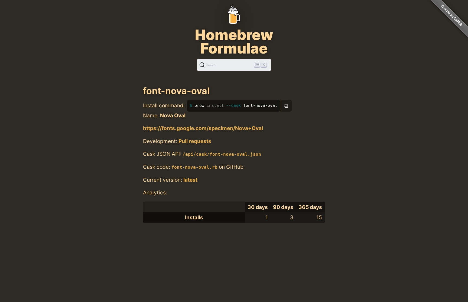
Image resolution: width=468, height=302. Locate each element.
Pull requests (194, 141)
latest (190, 180)
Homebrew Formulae (234, 41)
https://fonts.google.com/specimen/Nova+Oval (203, 128)
